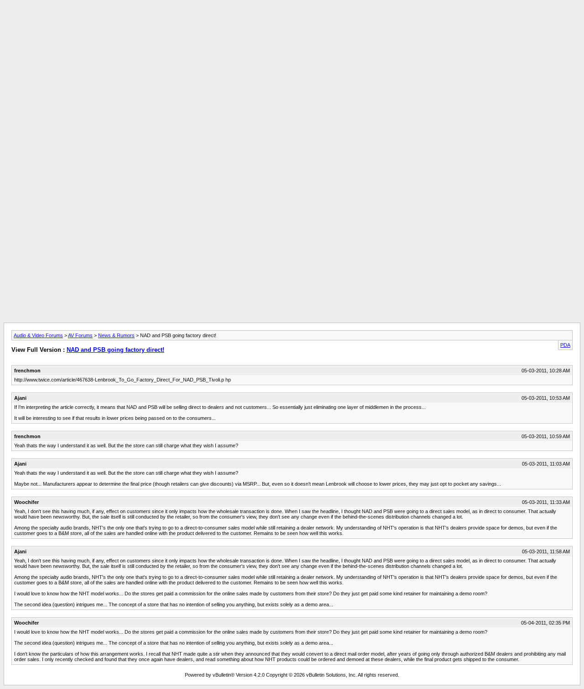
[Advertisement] (292, 24)
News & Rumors (116, 335)
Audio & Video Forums (38, 335)
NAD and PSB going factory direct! (115, 349)
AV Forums (80, 335)
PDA (565, 345)
